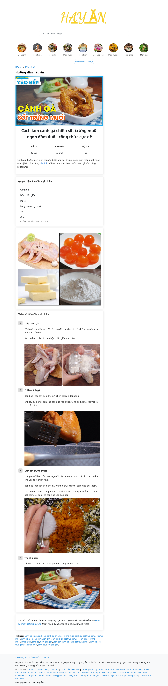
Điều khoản (35, 657)
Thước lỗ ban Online (70, 669)
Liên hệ (46, 657)
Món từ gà (30, 67)
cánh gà (24, 638)
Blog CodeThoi (52, 669)
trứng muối (26, 641)
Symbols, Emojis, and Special (124, 675)
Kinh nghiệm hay (89, 669)
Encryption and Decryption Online (69, 675)
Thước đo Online (35, 669)
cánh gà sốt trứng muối (86, 636)
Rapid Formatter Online (40, 675)
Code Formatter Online (110, 669)
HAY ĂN (18, 67)
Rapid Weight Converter (98, 675)
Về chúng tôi (21, 657)
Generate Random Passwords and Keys (57, 672)
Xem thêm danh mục (84, 61)
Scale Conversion (86, 672)
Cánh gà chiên (31, 636)
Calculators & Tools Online (123, 672)
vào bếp (44, 163)
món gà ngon (35, 638)
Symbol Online (102, 672)
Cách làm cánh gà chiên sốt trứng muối (56, 636)
